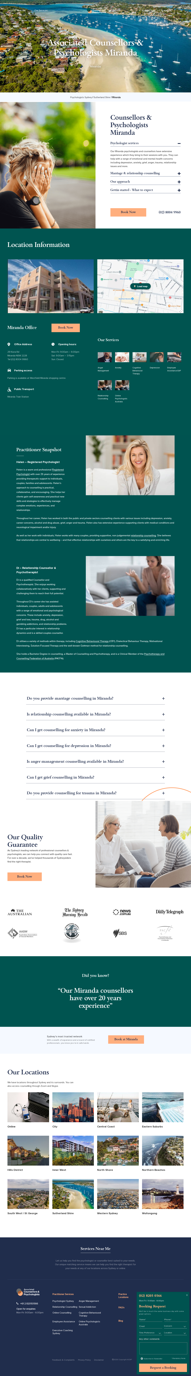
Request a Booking (163, 1368)
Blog (120, 1321)
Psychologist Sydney (63, 1301)
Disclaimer (99, 1360)
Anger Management (89, 1301)
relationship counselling (143, 535)
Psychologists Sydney (81, 97)
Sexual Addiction (87, 1307)
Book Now (150, 10)
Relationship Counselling (65, 1307)
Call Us (167, 10)
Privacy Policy (84, 1360)
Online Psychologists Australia (89, 1323)
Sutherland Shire (102, 97)
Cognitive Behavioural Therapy (92, 641)
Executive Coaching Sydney (63, 1332)
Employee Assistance (64, 1321)
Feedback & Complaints (63, 1360)
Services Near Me (16, 10)
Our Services (41, 10)
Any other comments (149, 1339)
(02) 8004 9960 (170, 212)
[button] (95, 698)
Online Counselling (62, 1313)
